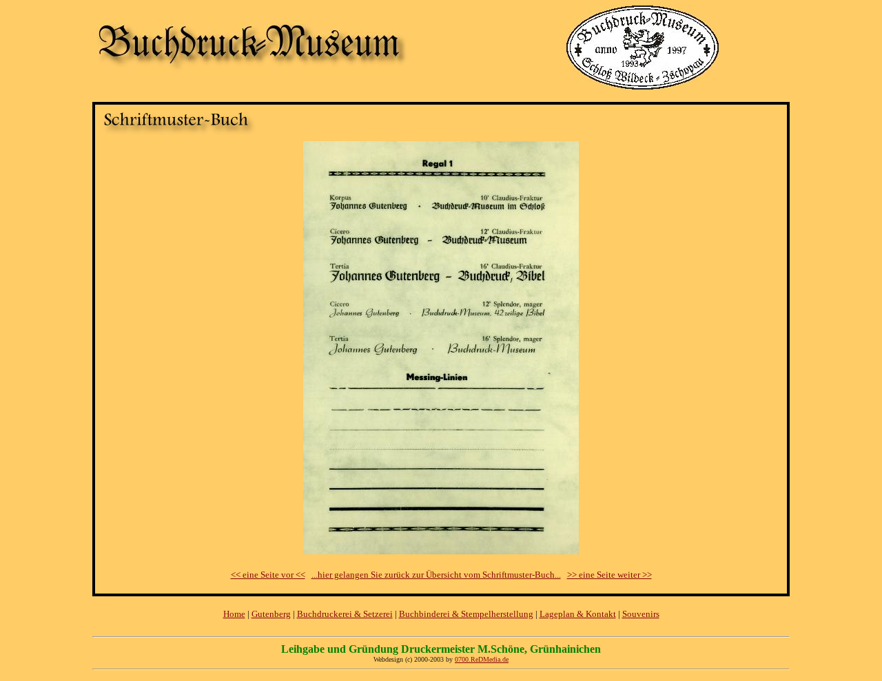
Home (234, 614)
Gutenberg (271, 614)
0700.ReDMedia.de (482, 659)
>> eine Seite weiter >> (609, 574)
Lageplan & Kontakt (578, 614)
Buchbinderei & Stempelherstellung (466, 614)
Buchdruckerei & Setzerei (345, 614)
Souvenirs (640, 614)
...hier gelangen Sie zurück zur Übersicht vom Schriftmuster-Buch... (436, 574)
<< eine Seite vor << (268, 574)
